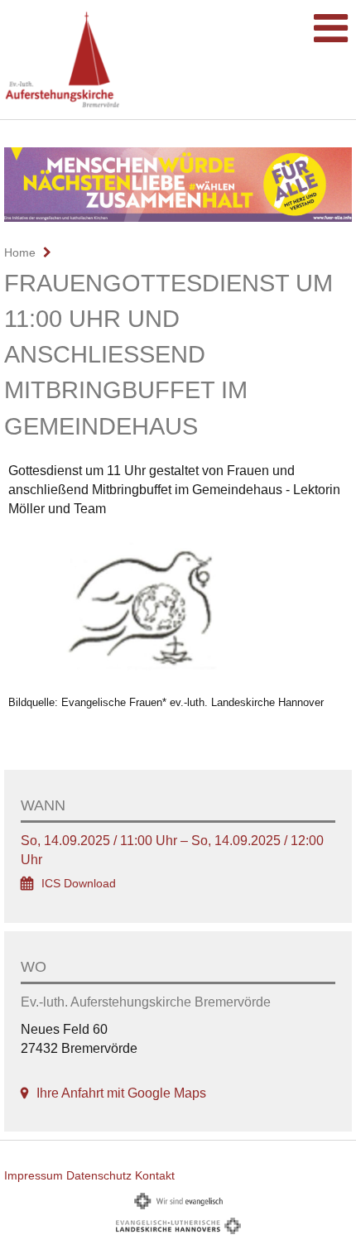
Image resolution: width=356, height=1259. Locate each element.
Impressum (33, 1175)
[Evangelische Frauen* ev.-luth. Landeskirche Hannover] (178, 609)
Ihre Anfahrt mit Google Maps (121, 1093)
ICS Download (78, 883)
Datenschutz (99, 1175)
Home (20, 252)
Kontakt (155, 1175)
